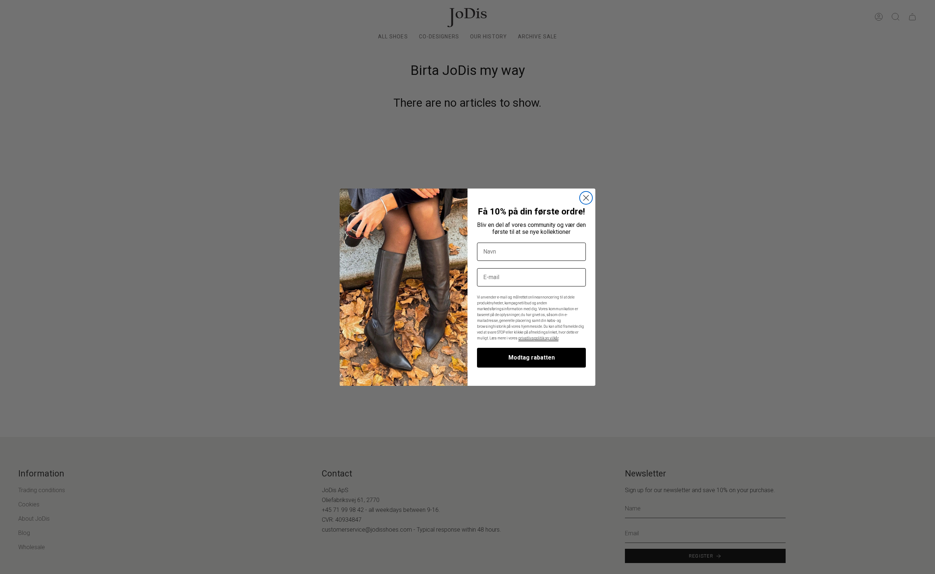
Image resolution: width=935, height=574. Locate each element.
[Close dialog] (586, 197)
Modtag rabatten (531, 357)
